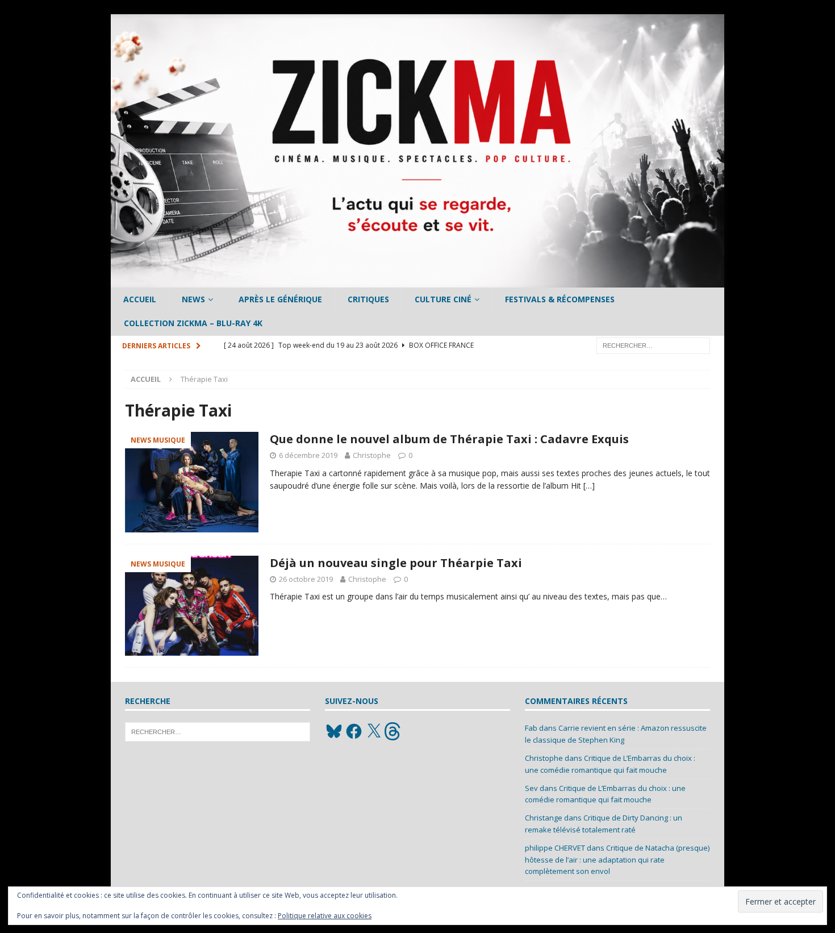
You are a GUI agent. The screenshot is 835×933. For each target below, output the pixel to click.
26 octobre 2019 (306, 579)
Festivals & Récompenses (560, 299)
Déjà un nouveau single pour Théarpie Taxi (396, 562)
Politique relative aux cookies (324, 915)
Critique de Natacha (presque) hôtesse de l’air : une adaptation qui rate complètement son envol (617, 860)
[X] (374, 731)
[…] (589, 485)
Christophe (372, 455)
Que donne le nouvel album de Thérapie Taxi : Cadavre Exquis (449, 439)
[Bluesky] (334, 731)
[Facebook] (354, 731)
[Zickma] (417, 281)
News (193, 299)
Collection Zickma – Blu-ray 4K (193, 323)
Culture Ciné (443, 299)
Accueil (139, 299)
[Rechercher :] (653, 344)
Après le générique (280, 299)
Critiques (368, 299)
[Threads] (394, 731)
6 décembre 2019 (308, 455)
